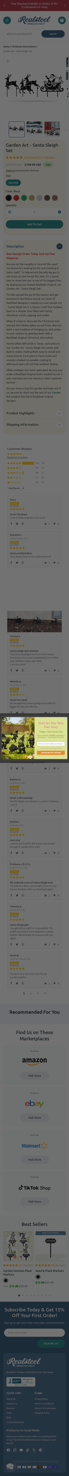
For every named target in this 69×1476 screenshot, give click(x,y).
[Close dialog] (66, 718)
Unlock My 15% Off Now (51, 753)
